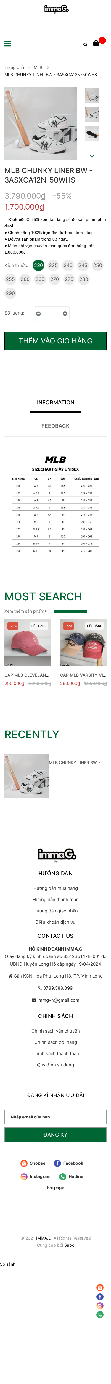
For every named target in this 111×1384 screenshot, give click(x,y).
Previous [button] (91, 81)
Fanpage (55, 1187)
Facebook (72, 1162)
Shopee (37, 1162)
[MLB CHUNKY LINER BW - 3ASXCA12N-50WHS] (26, 776)
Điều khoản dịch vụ (55, 922)
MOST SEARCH (43, 596)
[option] (92, 96)
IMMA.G (43, 1237)
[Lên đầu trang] (100, 1334)
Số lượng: (14, 313)
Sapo (69, 1245)
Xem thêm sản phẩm (24, 611)
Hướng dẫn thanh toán (56, 899)
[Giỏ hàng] (99, 44)
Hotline (75, 1176)
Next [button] (92, 156)
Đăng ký (55, 1135)
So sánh (7, 1264)
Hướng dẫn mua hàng (55, 888)
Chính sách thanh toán (55, 1053)
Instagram (40, 1176)
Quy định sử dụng (55, 1065)
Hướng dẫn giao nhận (55, 911)
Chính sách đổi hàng (55, 1042)
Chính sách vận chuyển (55, 1031)
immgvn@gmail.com (58, 1000)
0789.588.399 (58, 988)
